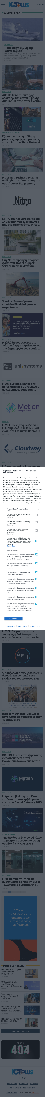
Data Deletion (10, 626)
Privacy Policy (35, 626)
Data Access (22, 626)
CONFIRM (14, 618)
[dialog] (22, 548)
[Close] (41, 471)
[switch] (36, 515)
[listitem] (22, 509)
